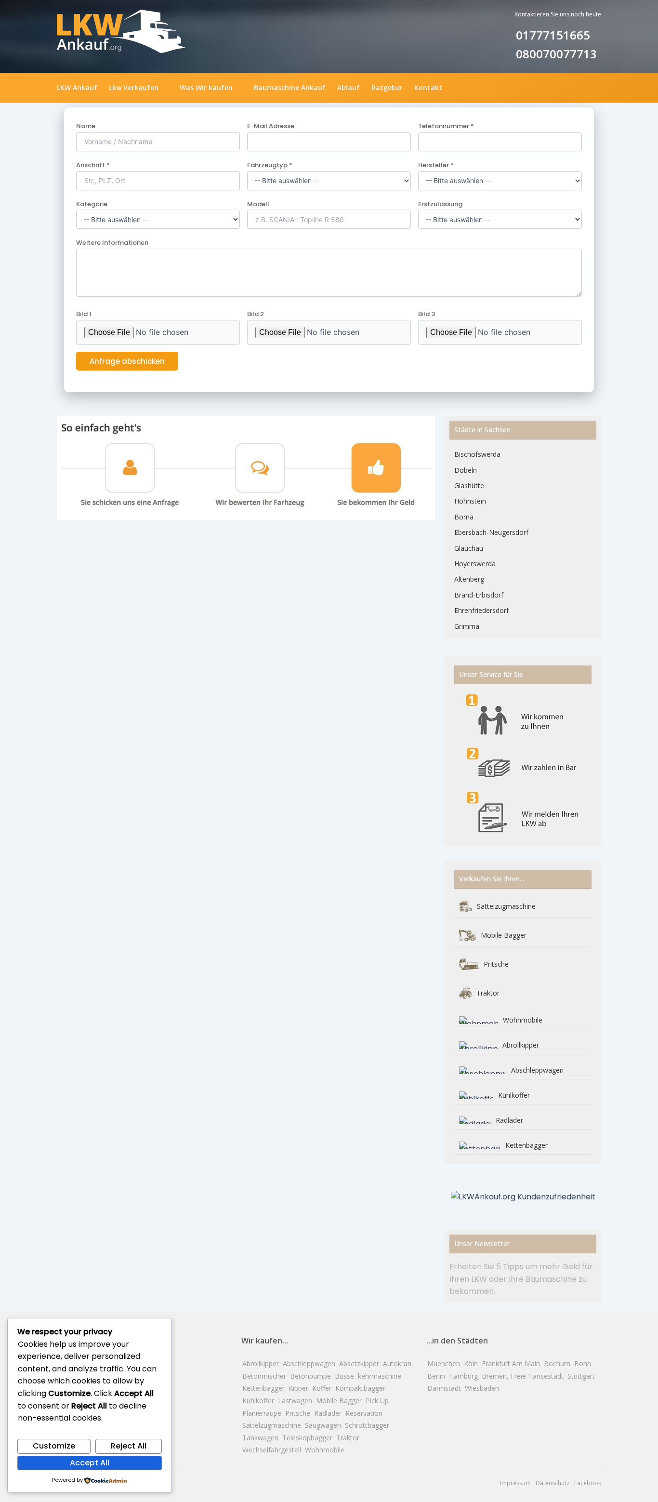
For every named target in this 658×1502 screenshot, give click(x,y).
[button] (138, 88)
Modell (258, 204)
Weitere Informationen (112, 242)
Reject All (128, 1445)
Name (85, 126)
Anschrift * (93, 165)
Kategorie (91, 204)
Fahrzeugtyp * (269, 165)
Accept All (89, 1462)
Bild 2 (255, 314)
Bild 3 (426, 314)
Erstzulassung (440, 204)
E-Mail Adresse (270, 126)
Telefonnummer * (446, 126)
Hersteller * (436, 165)
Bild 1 (84, 314)
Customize (54, 1445)
